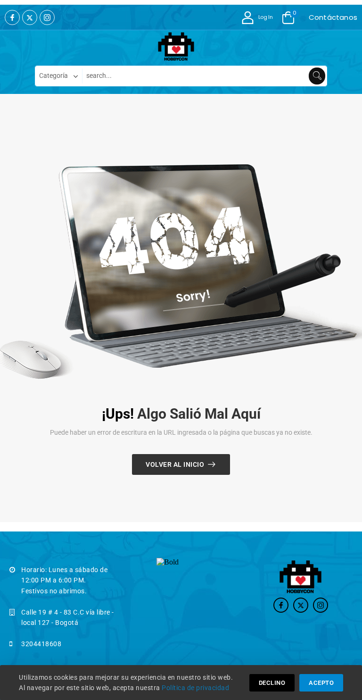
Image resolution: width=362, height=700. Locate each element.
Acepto (321, 682)
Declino (272, 682)
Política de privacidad (195, 688)
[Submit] (317, 75)
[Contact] (306, 17)
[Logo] (177, 46)
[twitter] (29, 17)
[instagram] (47, 17)
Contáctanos (333, 17)
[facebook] (12, 17)
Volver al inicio (175, 464)
